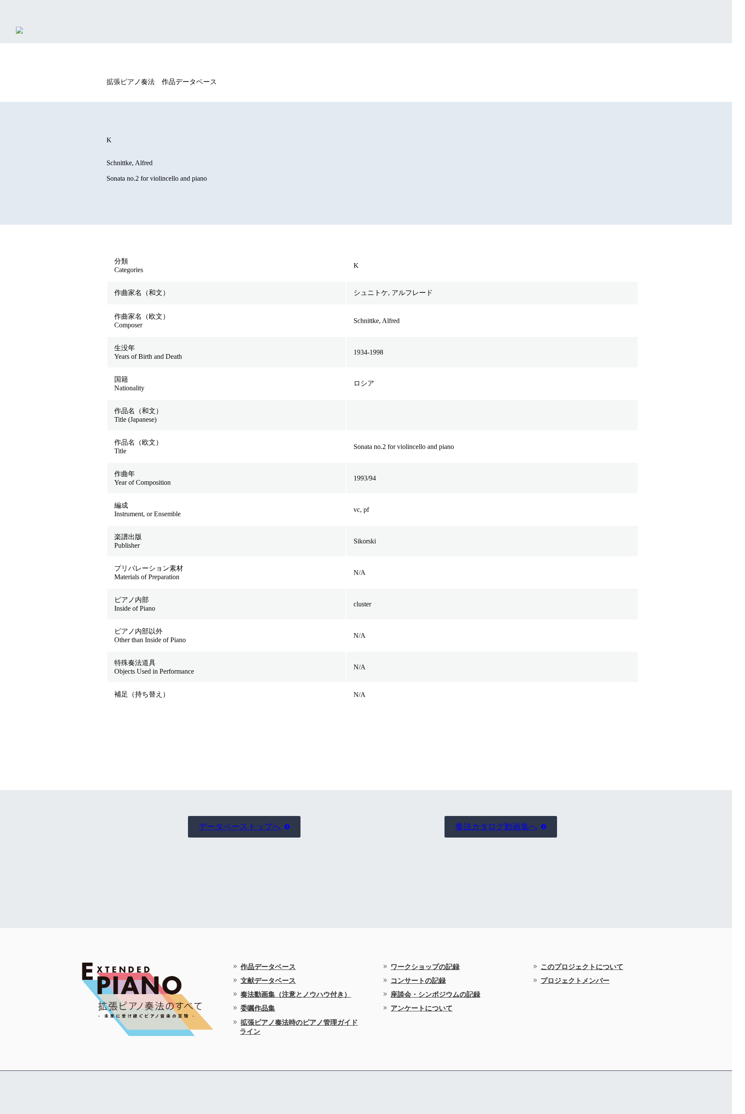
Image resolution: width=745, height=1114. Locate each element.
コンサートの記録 (418, 980)
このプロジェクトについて (582, 966)
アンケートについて (422, 1008)
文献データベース (268, 980)
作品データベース (268, 966)
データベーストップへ (244, 826)
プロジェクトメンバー (575, 980)
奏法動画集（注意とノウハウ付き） (296, 994)
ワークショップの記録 (425, 966)
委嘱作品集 (258, 1008)
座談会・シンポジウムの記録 (435, 994)
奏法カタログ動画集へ (500, 826)
